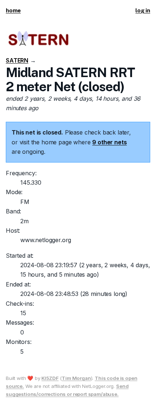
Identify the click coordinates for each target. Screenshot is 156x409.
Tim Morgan (76, 378)
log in (142, 10)
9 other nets (109, 142)
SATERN (17, 60)
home (13, 10)
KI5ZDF (49, 378)
